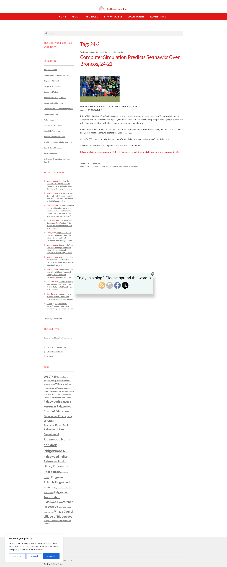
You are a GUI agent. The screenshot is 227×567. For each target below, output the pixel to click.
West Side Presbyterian (53, 131)
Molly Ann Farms (50, 69)
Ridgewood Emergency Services (56, 75)
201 (46, 376)
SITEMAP (50, 356)
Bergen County (62, 377)
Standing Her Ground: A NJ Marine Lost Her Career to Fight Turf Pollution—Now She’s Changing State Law (59, 185)
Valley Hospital (50, 120)
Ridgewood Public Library (54, 103)
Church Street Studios (53, 148)
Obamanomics (66, 394)
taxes (60, 507)
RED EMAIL (91, 16)
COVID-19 (47, 388)
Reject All (34, 556)
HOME (62, 16)
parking (55, 397)
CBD (56, 384)
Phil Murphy (63, 397)
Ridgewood (51, 401)
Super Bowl (133, 166)
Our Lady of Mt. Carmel (53, 125)
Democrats (62, 388)
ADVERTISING (158, 16)
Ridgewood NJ (56, 450)
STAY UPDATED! (113, 16)
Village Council (64, 511)
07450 (53, 376)
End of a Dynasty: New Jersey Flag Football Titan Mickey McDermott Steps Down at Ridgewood (60, 224)
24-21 (87, 166)
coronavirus (65, 384)
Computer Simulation (99, 166)
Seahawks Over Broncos (118, 166)
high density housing (66, 391)
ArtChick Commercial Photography (58, 142)
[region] (34, 548)
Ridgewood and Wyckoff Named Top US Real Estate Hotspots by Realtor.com (60, 296)
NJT (59, 394)
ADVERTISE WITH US (55, 352)
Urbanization (67, 507)
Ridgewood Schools (52, 81)
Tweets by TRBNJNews (53, 318)
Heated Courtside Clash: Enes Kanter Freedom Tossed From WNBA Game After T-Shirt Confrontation (60, 261)
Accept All (51, 556)
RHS (69, 397)
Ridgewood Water (51, 114)
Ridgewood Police (51, 92)
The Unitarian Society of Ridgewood (58, 108)
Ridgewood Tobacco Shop (54, 136)
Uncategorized (94, 163)
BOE (52, 384)
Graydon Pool (54, 391)
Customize (17, 556)
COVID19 (54, 388)
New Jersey (52, 394)
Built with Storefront (53, 564)
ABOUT (76, 16)
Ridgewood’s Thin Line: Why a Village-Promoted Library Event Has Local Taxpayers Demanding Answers (59, 236)
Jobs (45, 394)
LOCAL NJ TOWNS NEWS (56, 347)
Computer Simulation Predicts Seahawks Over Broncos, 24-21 (129, 60)
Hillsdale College (50, 153)
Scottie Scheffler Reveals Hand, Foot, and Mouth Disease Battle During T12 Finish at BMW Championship (60, 197)
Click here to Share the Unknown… (58, 338)
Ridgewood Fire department (55, 97)
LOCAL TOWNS (136, 16)
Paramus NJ (47, 397)
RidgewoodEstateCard (56, 425)
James (107, 52)
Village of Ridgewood (52, 86)
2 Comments (118, 52)
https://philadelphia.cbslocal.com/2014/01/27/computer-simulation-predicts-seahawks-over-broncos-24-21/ (129, 152)
